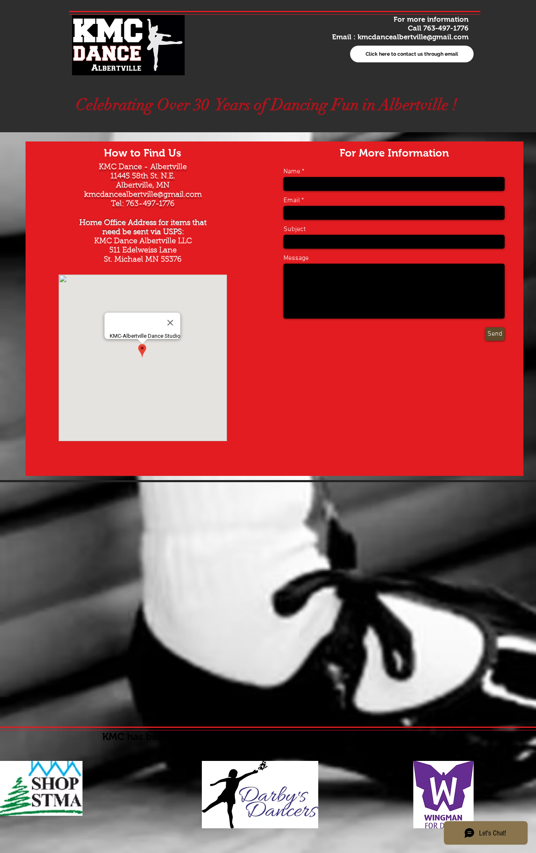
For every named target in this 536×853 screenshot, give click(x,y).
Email (291, 200)
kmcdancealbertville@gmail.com (413, 37)
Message (296, 258)
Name (291, 171)
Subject (294, 229)
